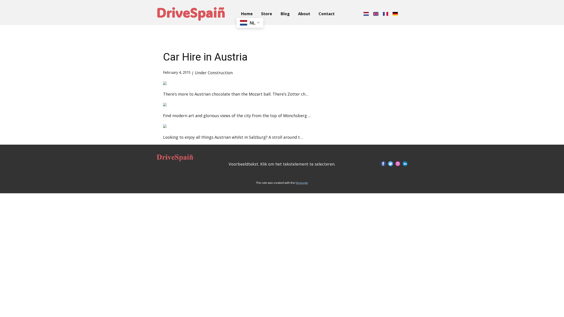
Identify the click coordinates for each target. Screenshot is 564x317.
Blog (285, 13)
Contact (327, 13)
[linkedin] (405, 163)
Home (247, 13)
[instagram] (397, 163)
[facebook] (383, 163)
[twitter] (390, 163)
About (304, 13)
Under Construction (214, 72)
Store (266, 13)
